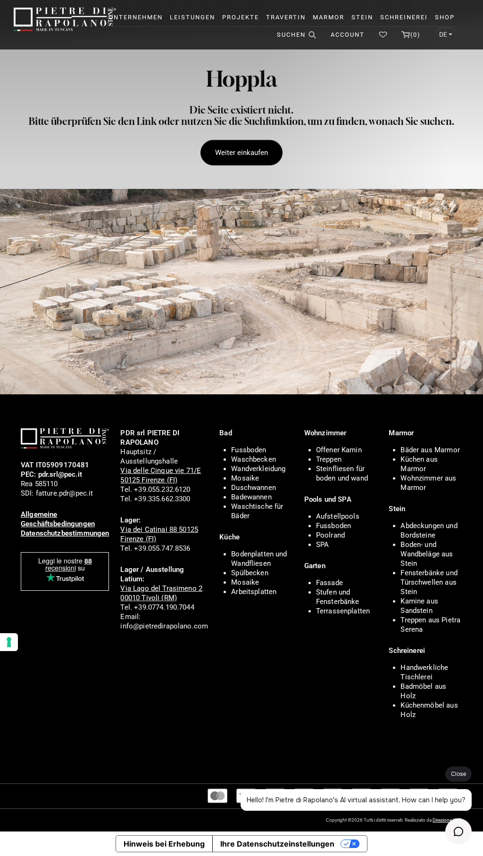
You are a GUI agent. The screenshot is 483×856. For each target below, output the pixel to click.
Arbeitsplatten (253, 591)
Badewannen (251, 497)
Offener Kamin (339, 450)
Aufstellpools (337, 516)
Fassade (329, 583)
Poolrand (330, 535)
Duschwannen (253, 487)
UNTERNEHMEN (136, 17)
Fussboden (248, 450)
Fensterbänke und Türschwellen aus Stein (428, 582)
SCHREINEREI (404, 17)
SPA (322, 544)
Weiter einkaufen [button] (241, 152)
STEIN (362, 17)
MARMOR (328, 17)
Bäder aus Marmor (429, 450)
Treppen (328, 459)
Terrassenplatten (343, 611)
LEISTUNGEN (192, 17)
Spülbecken (249, 573)
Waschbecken (253, 459)
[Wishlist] (383, 35)
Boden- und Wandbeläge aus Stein (426, 554)
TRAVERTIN (286, 17)
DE (443, 34)
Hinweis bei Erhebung (164, 843)
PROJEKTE (240, 17)
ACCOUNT (348, 34)
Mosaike (245, 478)
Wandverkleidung (258, 469)
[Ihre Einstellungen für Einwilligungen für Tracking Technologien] (9, 642)
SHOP (445, 17)
